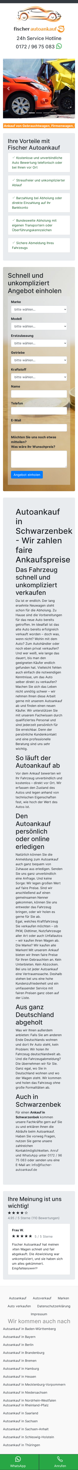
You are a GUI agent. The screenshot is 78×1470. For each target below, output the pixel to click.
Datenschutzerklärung (53, 1311)
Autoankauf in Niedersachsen (25, 1397)
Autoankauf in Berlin (18, 1349)
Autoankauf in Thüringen (21, 1450)
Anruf (54, 1150)
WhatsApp (30, 1155)
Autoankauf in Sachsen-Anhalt (26, 1434)
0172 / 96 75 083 (36, 47)
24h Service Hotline (39, 38)
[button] (8, 88)
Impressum (39, 1319)
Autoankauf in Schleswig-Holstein (28, 1442)
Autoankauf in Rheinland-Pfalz (26, 1410)
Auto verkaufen (19, 1311)
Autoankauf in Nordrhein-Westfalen (29, 1405)
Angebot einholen (27, 475)
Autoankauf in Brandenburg (23, 1357)
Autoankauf (17, 1303)
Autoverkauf (42, 1303)
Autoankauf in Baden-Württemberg (29, 1334)
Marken (63, 1303)
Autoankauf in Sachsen (20, 1426)
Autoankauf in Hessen (19, 1381)
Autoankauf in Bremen (19, 1365)
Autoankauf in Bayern (19, 1341)
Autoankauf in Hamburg (21, 1373)
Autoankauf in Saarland (20, 1418)
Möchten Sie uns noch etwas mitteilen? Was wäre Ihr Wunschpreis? (33, 442)
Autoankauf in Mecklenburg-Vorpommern (34, 1389)
